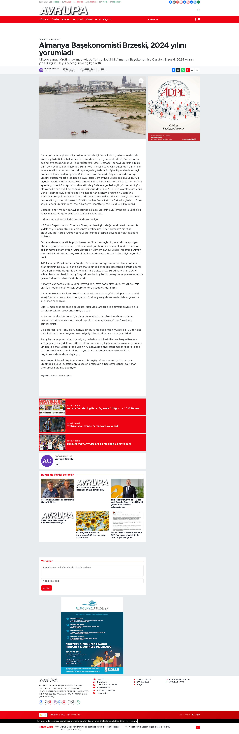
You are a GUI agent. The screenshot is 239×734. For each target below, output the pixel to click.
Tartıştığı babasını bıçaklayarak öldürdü (150, 727)
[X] (46, 702)
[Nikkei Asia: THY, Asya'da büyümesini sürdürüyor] (57, 515)
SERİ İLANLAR (143, 682)
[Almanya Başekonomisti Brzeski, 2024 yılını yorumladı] (92, 107)
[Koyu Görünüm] (196, 19)
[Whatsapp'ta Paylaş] (183, 70)
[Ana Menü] (199, 19)
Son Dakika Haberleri (106, 690)
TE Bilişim (196, 715)
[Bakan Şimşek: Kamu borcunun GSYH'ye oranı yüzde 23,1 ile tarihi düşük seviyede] (127, 521)
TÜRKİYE (55, 19)
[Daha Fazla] (188, 70)
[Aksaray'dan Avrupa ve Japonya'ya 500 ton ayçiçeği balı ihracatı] (92, 521)
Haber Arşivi (102, 693)
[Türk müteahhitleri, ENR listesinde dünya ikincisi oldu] (92, 482)
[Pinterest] (50, 702)
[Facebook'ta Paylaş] (173, 70)
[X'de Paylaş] (178, 70)
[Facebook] (41, 702)
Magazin (107, 19)
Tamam (133, 721)
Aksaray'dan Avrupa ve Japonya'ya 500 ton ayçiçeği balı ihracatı (90, 535)
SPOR (98, 19)
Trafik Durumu (103, 682)
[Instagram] (55, 702)
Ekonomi (55, 39)
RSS (44, 715)
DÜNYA (89, 19)
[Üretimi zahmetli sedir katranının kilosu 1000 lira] (57, 488)
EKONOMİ (78, 19)
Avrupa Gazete (64, 459)
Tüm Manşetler (103, 688)
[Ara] (198, 10)
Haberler (43, 39)
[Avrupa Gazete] (64, 10)
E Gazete (153, 19)
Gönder (46, 588)
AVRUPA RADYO (176, 682)
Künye (139, 685)
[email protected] (46, 697)
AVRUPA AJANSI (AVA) (179, 679)
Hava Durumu (102, 679)
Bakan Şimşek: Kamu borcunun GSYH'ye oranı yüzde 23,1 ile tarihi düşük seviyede (126, 535)
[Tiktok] (69, 702)
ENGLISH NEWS (144, 679)
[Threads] (73, 702)
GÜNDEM (43, 19)
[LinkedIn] (59, 702)
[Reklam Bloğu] (92, 635)
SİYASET (66, 19)
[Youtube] (64, 702)
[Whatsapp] (78, 702)
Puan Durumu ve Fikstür (107, 685)
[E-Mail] (57, 465)
